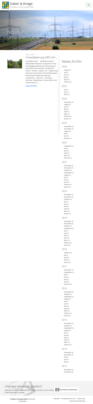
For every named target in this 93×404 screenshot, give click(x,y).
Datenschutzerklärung (77, 401)
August (66, 70)
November (67, 102)
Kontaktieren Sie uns (68, 399)
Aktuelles (57, 399)
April (65, 112)
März (66, 80)
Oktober (67, 170)
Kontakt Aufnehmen (68, 389)
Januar (66, 119)
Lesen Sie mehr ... (32, 86)
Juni (65, 75)
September (68, 146)
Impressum (81, 399)
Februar (67, 82)
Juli (65, 72)
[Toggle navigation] (89, 5)
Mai (65, 77)
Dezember (67, 126)
